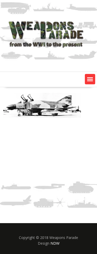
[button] (90, 79)
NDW (54, 243)
